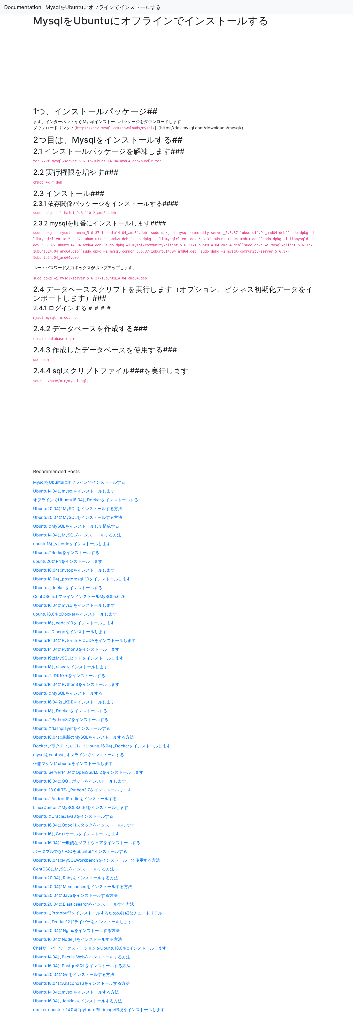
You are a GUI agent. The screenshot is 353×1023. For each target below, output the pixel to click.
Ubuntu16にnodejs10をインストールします (73, 622)
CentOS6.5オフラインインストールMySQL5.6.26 (79, 596)
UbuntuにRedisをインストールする (66, 552)
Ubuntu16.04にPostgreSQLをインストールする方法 (82, 965)
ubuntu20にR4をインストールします (67, 561)
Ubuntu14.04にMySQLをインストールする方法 (77, 534)
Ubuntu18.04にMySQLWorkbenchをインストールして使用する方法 (96, 860)
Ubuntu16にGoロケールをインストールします (76, 833)
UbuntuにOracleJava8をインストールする (73, 816)
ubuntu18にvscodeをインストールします (72, 543)
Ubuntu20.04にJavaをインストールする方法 (75, 895)
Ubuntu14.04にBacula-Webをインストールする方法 (81, 956)
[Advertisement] (286, 282)
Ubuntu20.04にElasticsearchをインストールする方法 (83, 904)
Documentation (22, 7)
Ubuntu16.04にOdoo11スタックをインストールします (83, 825)
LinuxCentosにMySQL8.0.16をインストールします (80, 807)
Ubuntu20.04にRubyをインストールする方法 (75, 877)
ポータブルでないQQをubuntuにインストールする (80, 851)
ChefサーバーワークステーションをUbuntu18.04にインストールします (99, 948)
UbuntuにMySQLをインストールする (68, 693)
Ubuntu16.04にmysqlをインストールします (74, 605)
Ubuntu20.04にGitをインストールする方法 (73, 974)
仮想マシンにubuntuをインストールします (73, 763)
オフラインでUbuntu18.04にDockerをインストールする (85, 499)
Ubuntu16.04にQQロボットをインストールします (79, 781)
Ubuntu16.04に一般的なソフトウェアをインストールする (86, 842)
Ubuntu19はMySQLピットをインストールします (78, 658)
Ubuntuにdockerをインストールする (67, 587)
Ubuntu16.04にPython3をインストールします (76, 684)
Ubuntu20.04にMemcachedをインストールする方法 (82, 886)
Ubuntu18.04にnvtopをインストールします (74, 570)
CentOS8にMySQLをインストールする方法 (73, 869)
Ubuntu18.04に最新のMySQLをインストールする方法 (83, 737)
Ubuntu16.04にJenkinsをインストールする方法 (77, 1000)
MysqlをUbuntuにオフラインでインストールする (103, 7)
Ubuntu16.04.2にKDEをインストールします (74, 701)
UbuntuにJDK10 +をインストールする (69, 675)
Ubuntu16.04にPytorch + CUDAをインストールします (84, 640)
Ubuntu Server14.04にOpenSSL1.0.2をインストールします (88, 772)
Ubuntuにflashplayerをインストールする (71, 728)
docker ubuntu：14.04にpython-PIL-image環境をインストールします (99, 1009)
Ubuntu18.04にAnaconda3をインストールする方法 (81, 983)
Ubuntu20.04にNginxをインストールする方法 (76, 930)
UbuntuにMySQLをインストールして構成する (76, 526)
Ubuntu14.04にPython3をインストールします (76, 649)
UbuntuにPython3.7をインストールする (70, 719)
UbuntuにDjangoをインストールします (70, 631)
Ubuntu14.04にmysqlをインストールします (74, 491)
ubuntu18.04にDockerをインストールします (75, 614)
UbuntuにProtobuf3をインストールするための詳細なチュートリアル (97, 912)
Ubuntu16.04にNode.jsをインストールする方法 (77, 939)
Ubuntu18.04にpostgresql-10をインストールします (82, 578)
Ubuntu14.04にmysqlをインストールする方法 (76, 992)
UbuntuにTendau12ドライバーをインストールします (82, 921)
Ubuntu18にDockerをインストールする (70, 710)
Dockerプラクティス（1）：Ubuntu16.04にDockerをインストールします (102, 745)
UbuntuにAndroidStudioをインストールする (75, 798)
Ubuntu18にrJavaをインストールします (70, 666)
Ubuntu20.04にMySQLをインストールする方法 (77, 508)
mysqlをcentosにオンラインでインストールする (78, 754)
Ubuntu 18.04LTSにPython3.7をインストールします (82, 789)
